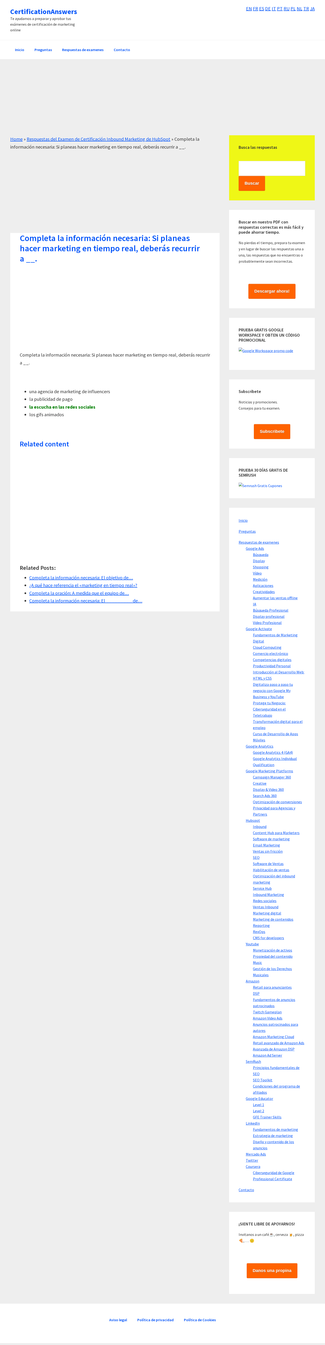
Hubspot (253, 820)
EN (249, 8)
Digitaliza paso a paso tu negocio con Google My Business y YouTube (273, 690)
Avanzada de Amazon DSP (274, 1049)
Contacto (246, 1189)
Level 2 (258, 1110)
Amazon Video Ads (267, 1018)
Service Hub (262, 888)
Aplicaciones (263, 585)
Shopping (261, 567)
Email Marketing (266, 845)
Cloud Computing (267, 647)
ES (261, 8)
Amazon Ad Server (267, 1055)
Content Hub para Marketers (276, 832)
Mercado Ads (256, 1154)
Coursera (253, 1166)
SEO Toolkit (262, 1080)
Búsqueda (260, 554)
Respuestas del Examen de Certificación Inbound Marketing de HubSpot (98, 139)
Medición (260, 579)
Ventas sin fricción (268, 851)
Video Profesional (267, 622)
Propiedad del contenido (273, 956)
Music (257, 962)
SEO (256, 857)
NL (299, 8)
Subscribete (272, 431)
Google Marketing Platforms (269, 771)
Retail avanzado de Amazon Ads (278, 1042)
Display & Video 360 (268, 789)
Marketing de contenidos (273, 919)
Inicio (243, 520)
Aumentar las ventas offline (275, 597)
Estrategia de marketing (273, 1135)
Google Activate (259, 628)
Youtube (252, 944)
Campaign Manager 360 (272, 777)
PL (293, 8)
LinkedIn (253, 1123)
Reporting (261, 925)
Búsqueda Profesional (270, 610)
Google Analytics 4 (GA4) (273, 752)
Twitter (252, 1160)
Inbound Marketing (268, 894)
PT (280, 8)
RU (287, 8)
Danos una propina (272, 1270)
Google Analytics (259, 746)
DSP (256, 993)
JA (312, 8)
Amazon (252, 981)
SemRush (253, 1061)
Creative (259, 783)
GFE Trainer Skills (267, 1117)
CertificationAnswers (43, 11)
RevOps (259, 931)
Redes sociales (264, 900)
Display (259, 560)
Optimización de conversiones (277, 801)
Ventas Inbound (265, 907)
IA (254, 604)
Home (16, 139)
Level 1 (258, 1104)
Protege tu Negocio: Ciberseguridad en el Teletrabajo (269, 709)
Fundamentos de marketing (275, 1129)
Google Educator (259, 1098)
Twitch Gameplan (267, 1012)
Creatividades (264, 591)
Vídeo (257, 573)
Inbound (259, 826)
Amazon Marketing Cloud (273, 1036)
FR (255, 8)
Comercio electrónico (270, 653)
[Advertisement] (153, 102)
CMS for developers (268, 937)
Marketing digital (267, 913)
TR (306, 8)
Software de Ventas (268, 863)
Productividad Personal (272, 665)
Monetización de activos (272, 950)
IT (274, 8)
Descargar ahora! (272, 291)
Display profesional (269, 616)
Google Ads (255, 548)
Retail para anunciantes (272, 987)
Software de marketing (271, 839)
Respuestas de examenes (259, 542)
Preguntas (247, 531)
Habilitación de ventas (271, 869)
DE (268, 8)
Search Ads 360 (265, 795)
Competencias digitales (272, 659)
